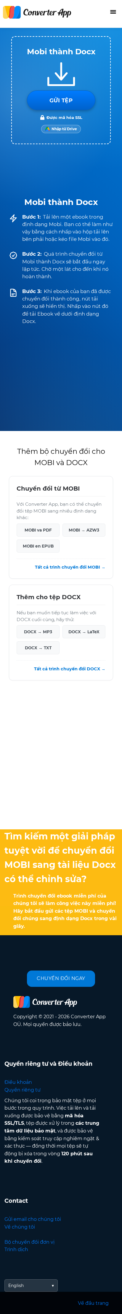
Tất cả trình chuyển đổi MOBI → (70, 567)
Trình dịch (16, 1249)
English (16, 1285)
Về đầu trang (93, 1303)
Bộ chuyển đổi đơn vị (29, 1242)
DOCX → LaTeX (83, 631)
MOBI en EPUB (38, 546)
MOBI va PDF (38, 530)
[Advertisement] (61, 756)
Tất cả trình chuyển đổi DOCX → (69, 669)
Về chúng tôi (19, 1227)
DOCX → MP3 (38, 631)
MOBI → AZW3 (84, 530)
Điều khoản (18, 1082)
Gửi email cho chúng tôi (32, 1219)
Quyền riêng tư (22, 1090)
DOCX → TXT (38, 647)
